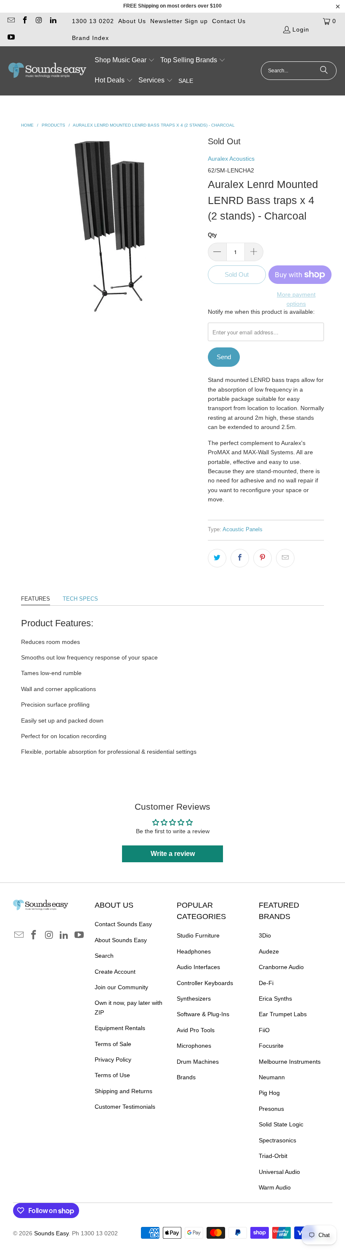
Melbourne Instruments (290, 1061)
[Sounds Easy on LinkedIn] (53, 21)
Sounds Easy (51, 1233)
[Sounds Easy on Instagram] (38, 21)
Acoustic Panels (243, 529)
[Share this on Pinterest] (262, 558)
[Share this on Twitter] (217, 558)
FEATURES (35, 599)
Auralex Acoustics (231, 158)
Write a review (173, 853)
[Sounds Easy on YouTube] (10, 37)
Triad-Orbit (273, 1155)
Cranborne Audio (281, 967)
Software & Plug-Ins (203, 1014)
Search (104, 955)
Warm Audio (275, 1187)
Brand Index (90, 37)
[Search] (324, 70)
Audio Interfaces (198, 967)
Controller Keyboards (205, 983)
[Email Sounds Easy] (10, 21)
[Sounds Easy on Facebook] (25, 21)
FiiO (264, 1030)
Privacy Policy (113, 1059)
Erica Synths (275, 998)
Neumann (272, 1077)
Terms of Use (112, 1075)
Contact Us (229, 21)
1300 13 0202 (93, 21)
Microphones (194, 1045)
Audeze (269, 951)
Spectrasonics (277, 1140)
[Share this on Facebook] (240, 558)
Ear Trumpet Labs (283, 1014)
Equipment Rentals (120, 1028)
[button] (125, 60)
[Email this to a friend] (285, 558)
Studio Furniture (198, 935)
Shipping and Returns (123, 1091)
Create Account (115, 971)
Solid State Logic (281, 1124)
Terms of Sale (113, 1044)
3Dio (265, 935)
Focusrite (271, 1045)
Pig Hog (269, 1092)
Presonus (271, 1108)
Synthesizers (194, 998)
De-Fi (266, 983)
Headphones (194, 951)
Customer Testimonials (125, 1106)
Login (300, 29)
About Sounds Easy (121, 940)
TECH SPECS (80, 599)
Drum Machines (198, 1061)
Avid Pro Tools (196, 1030)
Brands (186, 1077)
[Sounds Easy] (47, 71)
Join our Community (121, 987)
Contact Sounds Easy (123, 924)
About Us (132, 21)
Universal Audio (279, 1171)
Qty (212, 235)
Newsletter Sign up (179, 21)
